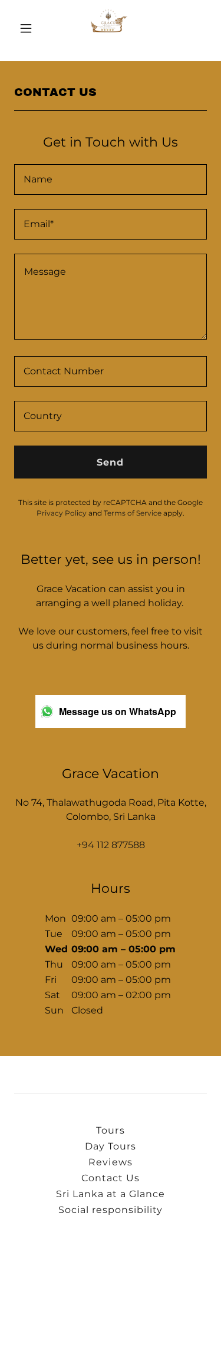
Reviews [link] (110, 1162)
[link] (110, 28)
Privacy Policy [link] (62, 513)
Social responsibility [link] (110, 1209)
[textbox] (110, 179)
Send (110, 462)
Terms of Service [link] (132, 513)
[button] (28, 28)
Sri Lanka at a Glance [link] (110, 1193)
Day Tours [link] (110, 1146)
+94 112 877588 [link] (111, 844)
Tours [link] (110, 1130)
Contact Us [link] (110, 1178)
